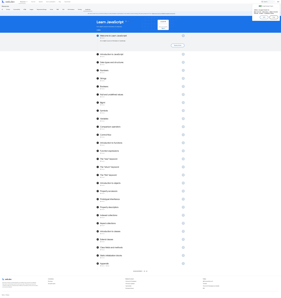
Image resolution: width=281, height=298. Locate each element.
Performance (71, 9)
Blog (60, 1)
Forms (51, 9)
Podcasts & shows (129, 288)
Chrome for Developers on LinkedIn (211, 286)
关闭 (264, 17)
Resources (23, 1)
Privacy (8, 9)
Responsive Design (41, 9)
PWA (58, 9)
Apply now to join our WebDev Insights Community (163, 13)
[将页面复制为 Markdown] (126, 21)
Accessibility (16, 9)
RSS (204, 288)
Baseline (41, 1)
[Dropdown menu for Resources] (28, 2)
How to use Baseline (50, 1)
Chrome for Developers (130, 281)
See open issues (51, 283)
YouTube (205, 283)
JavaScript (87, 9)
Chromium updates (129, 283)
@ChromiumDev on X (208, 281)
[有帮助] (144, 271)
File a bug (50, 281)
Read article (177, 45)
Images (31, 9)
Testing (80, 9)
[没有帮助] (147, 271)
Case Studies (67, 1)
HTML (24, 9)
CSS (63, 9)
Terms (3, 295)
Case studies (128, 286)
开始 (274, 17)
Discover (33, 1)
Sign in (163, 28)
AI (2, 9)
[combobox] (268, 1)
